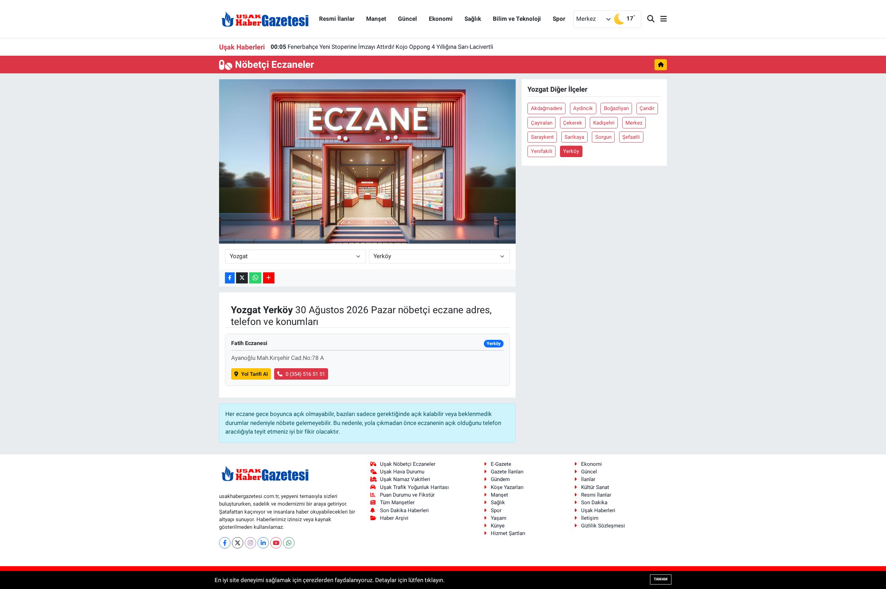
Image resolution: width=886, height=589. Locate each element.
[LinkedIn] (263, 543)
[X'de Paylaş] (242, 278)
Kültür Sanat (595, 487)
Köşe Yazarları (507, 487)
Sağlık (472, 18)
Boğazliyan (616, 108)
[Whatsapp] (289, 543)
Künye (498, 526)
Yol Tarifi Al (254, 374)
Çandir (647, 108)
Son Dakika (594, 502)
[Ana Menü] (660, 19)
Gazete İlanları (507, 472)
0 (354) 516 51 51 (305, 374)
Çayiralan (541, 123)
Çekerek (572, 123)
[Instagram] (250, 543)
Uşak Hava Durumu (402, 472)
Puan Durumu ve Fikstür (407, 495)
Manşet (376, 18)
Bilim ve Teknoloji (517, 18)
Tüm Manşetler (397, 502)
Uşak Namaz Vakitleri (405, 479)
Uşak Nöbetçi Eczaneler (407, 464)
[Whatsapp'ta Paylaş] (255, 278)
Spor (559, 18)
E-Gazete (501, 464)
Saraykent (542, 137)
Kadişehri (604, 123)
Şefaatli (631, 137)
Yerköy (571, 151)
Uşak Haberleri (598, 510)
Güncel (407, 18)
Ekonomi (441, 18)
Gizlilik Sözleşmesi (603, 526)
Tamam (661, 579)
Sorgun (603, 137)
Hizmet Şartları (508, 533)
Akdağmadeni (546, 108)
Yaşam (498, 518)
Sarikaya (574, 137)
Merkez (633, 123)
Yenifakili (541, 151)
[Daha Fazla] (268, 278)
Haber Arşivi (394, 518)
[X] (237, 543)
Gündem (500, 479)
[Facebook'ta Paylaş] (230, 278)
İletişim (589, 518)
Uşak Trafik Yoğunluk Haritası (414, 487)
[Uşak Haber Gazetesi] (265, 18)
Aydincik (583, 108)
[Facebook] (224, 543)
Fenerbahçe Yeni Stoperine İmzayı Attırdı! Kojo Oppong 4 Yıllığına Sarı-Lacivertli (382, 46)
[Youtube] (276, 543)
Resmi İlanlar (336, 18)
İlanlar (588, 479)
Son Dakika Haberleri (404, 510)
